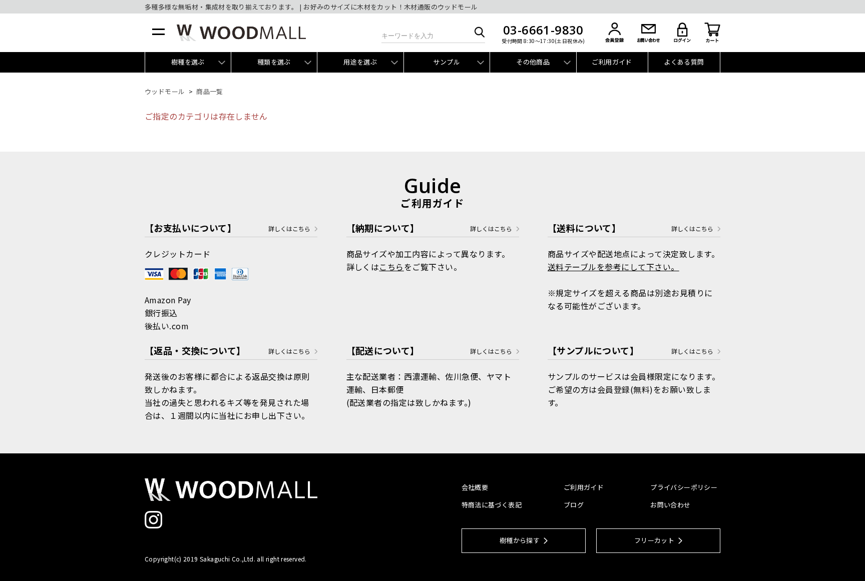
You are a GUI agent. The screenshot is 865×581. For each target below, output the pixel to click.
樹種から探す (520, 540)
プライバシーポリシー (683, 487)
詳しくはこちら (289, 228)
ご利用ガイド (612, 62)
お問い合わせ (670, 504)
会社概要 (475, 487)
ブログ (574, 504)
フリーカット (654, 540)
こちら (391, 267)
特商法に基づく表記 (492, 504)
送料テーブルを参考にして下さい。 (613, 267)
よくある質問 (684, 62)
